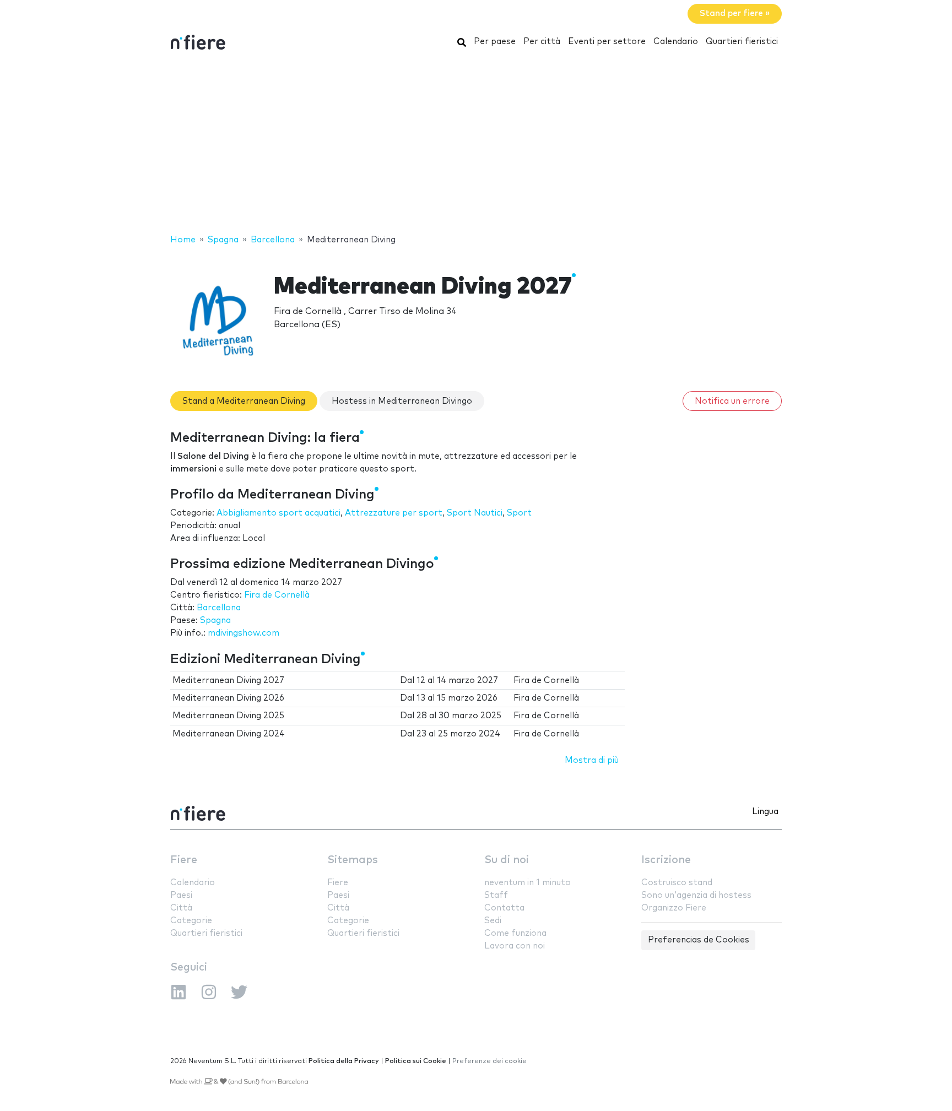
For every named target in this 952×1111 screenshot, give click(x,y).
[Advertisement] (476, 145)
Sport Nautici (474, 513)
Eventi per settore (607, 41)
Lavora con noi (514, 946)
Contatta (504, 908)
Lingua (765, 811)
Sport (519, 513)
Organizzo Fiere (673, 908)
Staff (496, 895)
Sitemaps (352, 860)
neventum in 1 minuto (527, 883)
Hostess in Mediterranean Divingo (402, 401)
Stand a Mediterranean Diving (243, 401)
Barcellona (219, 608)
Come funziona (515, 933)
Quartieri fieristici (742, 41)
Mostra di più (592, 760)
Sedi (492, 921)
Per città (541, 41)
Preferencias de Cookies (698, 940)
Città (181, 908)
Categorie (191, 921)
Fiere (183, 860)
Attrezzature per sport (393, 513)
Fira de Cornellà (277, 595)
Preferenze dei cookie (489, 1061)
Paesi (181, 895)
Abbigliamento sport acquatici (278, 513)
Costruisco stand (676, 883)
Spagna (215, 620)
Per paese (495, 41)
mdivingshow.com (243, 633)
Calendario (675, 41)
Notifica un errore (732, 401)
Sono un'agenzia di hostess (696, 895)
